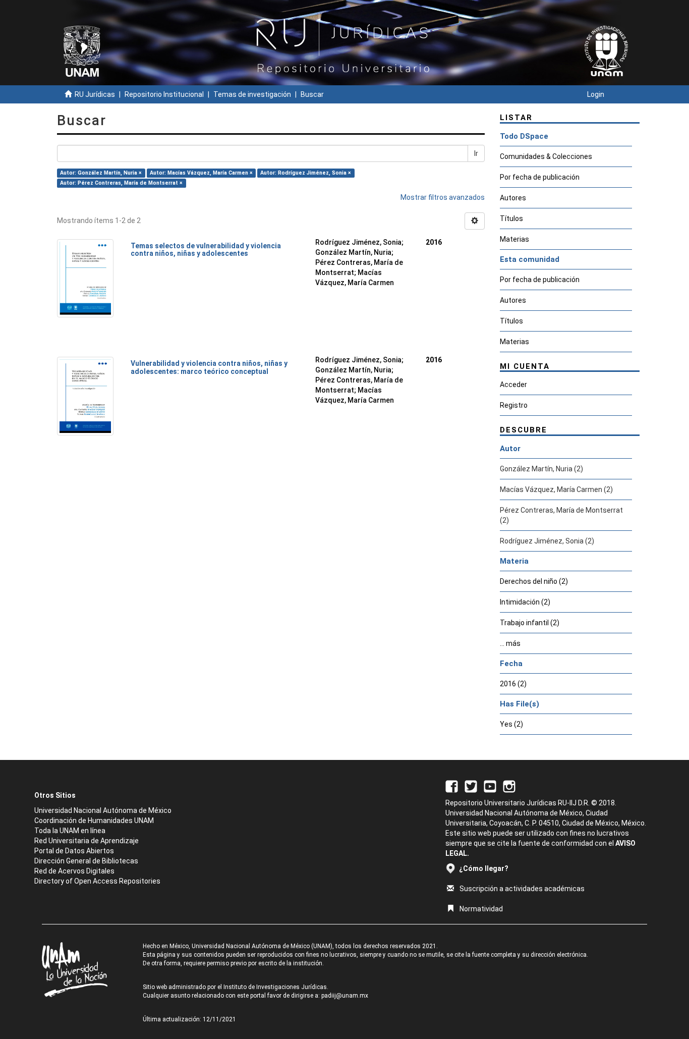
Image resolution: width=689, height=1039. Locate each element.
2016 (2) (513, 684)
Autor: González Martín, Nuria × (101, 173)
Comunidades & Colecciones (546, 156)
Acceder (513, 384)
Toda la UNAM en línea (69, 831)
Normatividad (481, 909)
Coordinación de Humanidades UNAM (94, 820)
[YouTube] (490, 786)
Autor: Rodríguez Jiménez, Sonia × (305, 173)
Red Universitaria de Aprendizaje (86, 841)
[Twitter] (471, 786)
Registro (514, 405)
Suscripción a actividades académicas (522, 889)
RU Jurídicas (95, 94)
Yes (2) (511, 724)
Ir (476, 153)
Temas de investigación (252, 94)
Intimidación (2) (525, 602)
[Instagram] (509, 786)
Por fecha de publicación (540, 177)
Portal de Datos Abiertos (74, 851)
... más (510, 643)
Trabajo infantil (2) (529, 623)
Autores (513, 198)
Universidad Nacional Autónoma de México (102, 810)
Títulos (511, 218)
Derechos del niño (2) (534, 581)
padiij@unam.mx (344, 995)
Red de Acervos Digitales (74, 871)
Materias (514, 239)
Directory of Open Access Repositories (97, 881)
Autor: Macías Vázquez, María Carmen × (201, 173)
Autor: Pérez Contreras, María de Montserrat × (121, 183)
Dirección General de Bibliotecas (86, 861)
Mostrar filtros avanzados (442, 197)
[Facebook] (451, 786)
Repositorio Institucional (164, 94)
